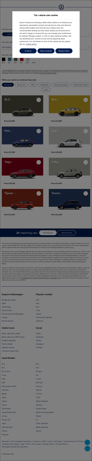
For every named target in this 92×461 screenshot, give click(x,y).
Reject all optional (46, 51)
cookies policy (31, 44)
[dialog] (46, 230)
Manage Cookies (64, 51)
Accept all (28, 51)
